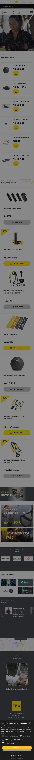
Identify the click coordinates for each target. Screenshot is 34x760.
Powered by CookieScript (17, 758)
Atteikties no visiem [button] (17, 752)
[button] (17, 756)
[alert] (17, 380)
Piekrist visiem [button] (17, 748)
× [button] (32, 722)
